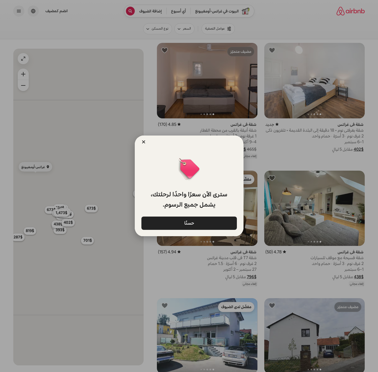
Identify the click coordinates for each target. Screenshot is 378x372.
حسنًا (189, 223)
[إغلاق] (143, 142)
